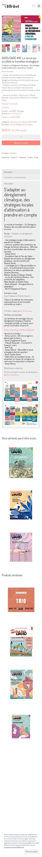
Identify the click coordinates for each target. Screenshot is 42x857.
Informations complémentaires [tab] (15, 177)
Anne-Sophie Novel (13, 354)
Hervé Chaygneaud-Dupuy (15, 289)
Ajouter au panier (21, 143)
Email (36, 157)
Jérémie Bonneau (11, 272)
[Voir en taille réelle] (4, 19)
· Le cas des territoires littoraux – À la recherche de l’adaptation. (18, 278)
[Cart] (33, 6)
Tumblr (30, 157)
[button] (39, 6)
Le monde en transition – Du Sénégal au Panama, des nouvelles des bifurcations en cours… (20, 226)
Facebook (5, 157)
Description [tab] (8, 172)
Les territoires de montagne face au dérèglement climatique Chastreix (18, 319)
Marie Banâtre (9, 282)
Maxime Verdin (10, 263)
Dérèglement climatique (23, 124)
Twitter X (14, 157)
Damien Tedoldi (25, 275)
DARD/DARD (32, 122)
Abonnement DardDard (18, 122)
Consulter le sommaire (10, 104)
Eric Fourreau (26, 311)
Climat (12, 124)
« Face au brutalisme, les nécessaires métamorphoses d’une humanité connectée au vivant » (18, 302)
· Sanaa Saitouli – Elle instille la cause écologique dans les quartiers (18, 351)
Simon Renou (10, 364)
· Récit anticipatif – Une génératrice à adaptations (18, 285)
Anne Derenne (16, 113)
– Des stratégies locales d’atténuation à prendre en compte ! (19, 241)
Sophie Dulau (23, 282)
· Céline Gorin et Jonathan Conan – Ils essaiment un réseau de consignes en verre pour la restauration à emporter (19, 359)
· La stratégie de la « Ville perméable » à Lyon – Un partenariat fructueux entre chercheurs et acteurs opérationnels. (20, 267)
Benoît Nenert (28, 330)
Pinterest (22, 157)
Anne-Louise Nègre (12, 330)
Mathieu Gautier (10, 275)
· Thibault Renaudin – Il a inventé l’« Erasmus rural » (18, 344)
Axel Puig (8, 347)
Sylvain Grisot (10, 254)
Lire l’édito (5, 107)
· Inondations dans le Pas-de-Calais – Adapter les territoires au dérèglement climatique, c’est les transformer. (19, 258)
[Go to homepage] (10, 6)
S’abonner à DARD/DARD (11, 117)
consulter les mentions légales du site (14, 847)
